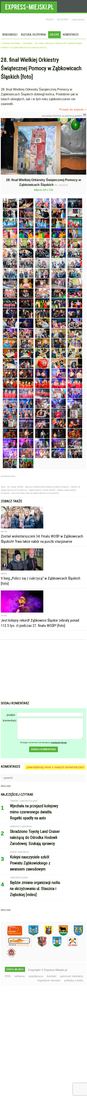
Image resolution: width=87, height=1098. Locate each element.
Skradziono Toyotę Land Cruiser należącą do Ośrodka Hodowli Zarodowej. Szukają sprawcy (35, 837)
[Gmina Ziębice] (54, 946)
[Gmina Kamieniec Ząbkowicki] (75, 935)
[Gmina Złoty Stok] (39, 946)
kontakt (51, 976)
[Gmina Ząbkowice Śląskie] (30, 935)
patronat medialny (71, 976)
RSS (8, 976)
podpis (11, 714)
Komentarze (71, 34)
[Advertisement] (43, 671)
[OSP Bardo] (8, 957)
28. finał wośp (15, 487)
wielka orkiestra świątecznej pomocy (47, 487)
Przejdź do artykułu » (72, 109)
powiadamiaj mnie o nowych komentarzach (55, 767)
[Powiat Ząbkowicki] (11, 935)
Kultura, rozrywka (33, 34)
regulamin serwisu (48, 980)
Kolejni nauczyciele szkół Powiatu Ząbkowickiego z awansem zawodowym (30, 863)
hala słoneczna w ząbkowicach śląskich (35, 493)
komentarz (9, 720)
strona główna (11, 43)
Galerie (54, 34)
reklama (19, 976)
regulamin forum (59, 742)
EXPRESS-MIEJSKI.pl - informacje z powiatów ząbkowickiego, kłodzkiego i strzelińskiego (29, 6)
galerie (27, 43)
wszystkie (63, 19)
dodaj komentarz (43, 749)
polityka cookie (73, 980)
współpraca (36, 976)
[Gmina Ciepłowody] (60, 935)
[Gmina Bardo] (45, 935)
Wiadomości (9, 34)
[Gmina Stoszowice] (16, 946)
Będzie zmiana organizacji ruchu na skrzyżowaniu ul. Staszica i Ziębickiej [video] (35, 888)
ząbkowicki (78, 19)
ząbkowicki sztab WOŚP (42, 490)
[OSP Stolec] (69, 946)
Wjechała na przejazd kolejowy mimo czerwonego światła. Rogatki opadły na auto (34, 811)
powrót (8, 777)
